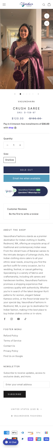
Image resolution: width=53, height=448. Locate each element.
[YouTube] (18, 319)
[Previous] (14, 94)
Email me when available (26, 178)
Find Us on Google (13, 356)
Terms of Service (12, 340)
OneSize (9, 159)
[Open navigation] (4, 4)
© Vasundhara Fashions (26, 416)
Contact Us (9, 345)
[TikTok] (25, 319)
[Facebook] (5, 319)
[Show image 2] (23, 94)
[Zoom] (46, 16)
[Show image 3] (26, 94)
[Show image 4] (29, 94)
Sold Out (26, 170)
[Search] (44, 4)
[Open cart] (49, 4)
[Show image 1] (20, 94)
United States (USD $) (25, 409)
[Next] (38, 94)
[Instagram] (11, 319)
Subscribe (14, 394)
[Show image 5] (32, 94)
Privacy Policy (11, 350)
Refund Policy (11, 335)
